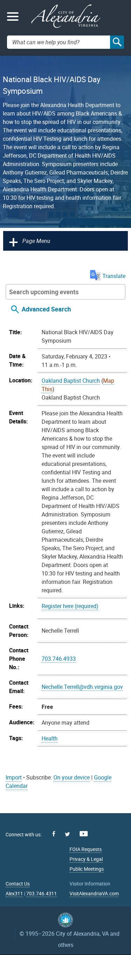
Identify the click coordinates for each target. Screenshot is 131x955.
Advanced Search (46, 309)
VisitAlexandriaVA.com (94, 893)
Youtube (84, 833)
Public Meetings (87, 868)
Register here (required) (70, 606)
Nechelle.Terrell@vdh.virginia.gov (82, 687)
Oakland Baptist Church (71, 380)
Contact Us (18, 883)
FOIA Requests (86, 849)
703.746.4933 (59, 659)
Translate (113, 276)
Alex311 (14, 893)
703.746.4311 (41, 893)
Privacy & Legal (86, 859)
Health (50, 738)
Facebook (53, 833)
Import (14, 777)
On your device (71, 777)
